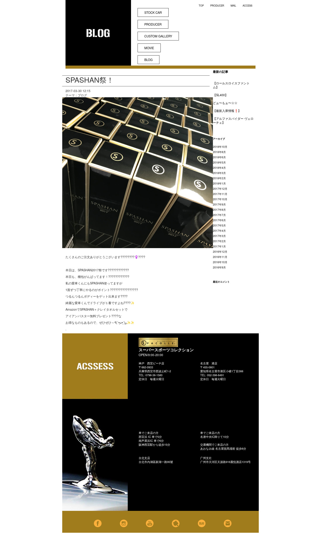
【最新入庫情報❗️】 (227, 110)
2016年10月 (220, 262)
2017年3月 (219, 236)
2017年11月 (220, 194)
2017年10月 (220, 199)
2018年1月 (219, 183)
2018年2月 (219, 178)
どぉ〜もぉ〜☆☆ (225, 103)
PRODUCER (217, 5)
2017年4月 (219, 230)
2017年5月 (219, 225)
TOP (201, 5)
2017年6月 (219, 220)
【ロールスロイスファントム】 (231, 85)
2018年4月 (219, 167)
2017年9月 (219, 204)
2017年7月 (219, 215)
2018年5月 (219, 162)
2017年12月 (220, 188)
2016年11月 (220, 257)
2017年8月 (219, 209)
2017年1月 (219, 246)
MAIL (233, 5)
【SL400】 (220, 95)
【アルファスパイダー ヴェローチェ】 (233, 120)
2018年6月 (219, 157)
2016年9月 (219, 267)
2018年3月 (219, 173)
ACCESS (247, 5)
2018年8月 (219, 152)
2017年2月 (219, 241)
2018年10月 (220, 146)
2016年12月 (220, 251)
